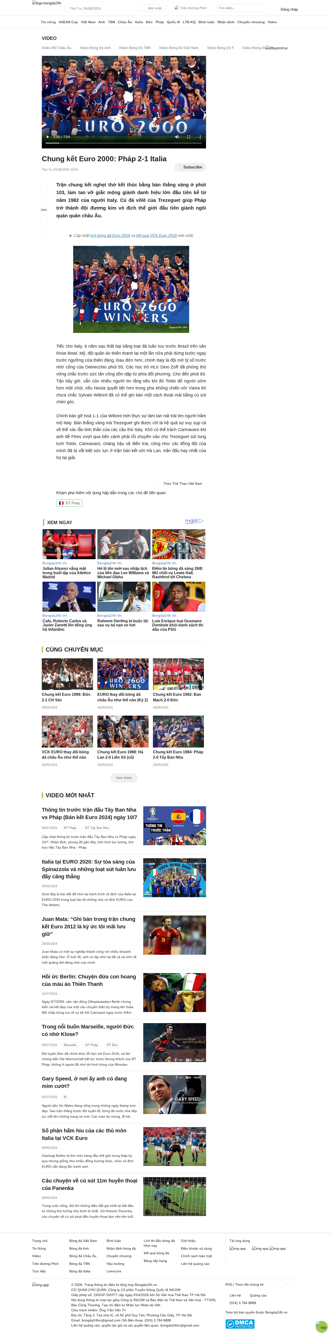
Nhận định (226, 22)
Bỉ (65, 1097)
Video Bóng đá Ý (220, 48)
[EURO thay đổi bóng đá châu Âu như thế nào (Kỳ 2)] (123, 674)
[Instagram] (280, 1284)
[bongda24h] (35, 22)
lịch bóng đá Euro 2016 (110, 236)
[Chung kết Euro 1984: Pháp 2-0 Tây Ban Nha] (178, 731)
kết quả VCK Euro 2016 (156, 236)
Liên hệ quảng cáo (195, 1264)
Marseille (70, 1045)
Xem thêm (124, 778)
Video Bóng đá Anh (95, 48)
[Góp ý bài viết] (43, 220)
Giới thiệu (188, 1241)
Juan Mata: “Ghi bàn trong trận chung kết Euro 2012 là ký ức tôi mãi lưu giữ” (88, 926)
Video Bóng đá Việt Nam (179, 48)
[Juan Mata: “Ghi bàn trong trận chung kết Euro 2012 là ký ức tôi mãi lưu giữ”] (174, 935)
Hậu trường (115, 1264)
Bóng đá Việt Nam (83, 1241)
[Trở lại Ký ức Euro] (43, 230)
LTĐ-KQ (189, 22)
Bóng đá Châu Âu (82, 1256)
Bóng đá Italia (79, 1271)
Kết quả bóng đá (156, 1253)
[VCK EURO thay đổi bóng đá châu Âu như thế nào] (67, 731)
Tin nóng (48, 22)
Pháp (160, 22)
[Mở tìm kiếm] (261, 8)
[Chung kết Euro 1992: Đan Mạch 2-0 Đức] (178, 674)
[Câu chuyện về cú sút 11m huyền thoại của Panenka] (174, 1196)
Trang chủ (40, 1241)
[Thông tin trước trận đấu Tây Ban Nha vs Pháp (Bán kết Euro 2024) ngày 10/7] (174, 825)
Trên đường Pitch (193, 8)
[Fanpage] (269, 1284)
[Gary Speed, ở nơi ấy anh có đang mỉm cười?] (174, 1094)
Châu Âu (125, 22)
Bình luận (207, 22)
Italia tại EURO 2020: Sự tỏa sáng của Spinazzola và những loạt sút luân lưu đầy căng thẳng (89, 869)
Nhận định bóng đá (121, 1248)
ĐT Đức (112, 1045)
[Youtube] (290, 1284)
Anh (101, 22)
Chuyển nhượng (251, 22)
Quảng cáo (258, 1295)
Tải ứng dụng (240, 1241)
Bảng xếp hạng (155, 1261)
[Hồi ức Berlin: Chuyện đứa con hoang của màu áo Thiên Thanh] (174, 992)
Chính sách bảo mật (196, 1256)
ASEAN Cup (68, 22)
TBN (111, 22)
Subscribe (192, 167)
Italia (139, 22)
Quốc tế (173, 22)
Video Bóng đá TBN (135, 48)
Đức (149, 22)
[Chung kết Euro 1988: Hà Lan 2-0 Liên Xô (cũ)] (123, 731)
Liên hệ (235, 1295)
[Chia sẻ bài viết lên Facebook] (43, 188)
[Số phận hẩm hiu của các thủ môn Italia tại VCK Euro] (174, 1146)
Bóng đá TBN (79, 1264)
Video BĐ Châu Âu (56, 48)
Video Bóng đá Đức (258, 48)
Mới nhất (155, 8)
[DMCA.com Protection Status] (240, 1327)
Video (272, 22)
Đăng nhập (289, 9)
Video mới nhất (70, 795)
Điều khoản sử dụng (196, 1248)
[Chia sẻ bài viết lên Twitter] (43, 198)
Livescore (114, 1271)
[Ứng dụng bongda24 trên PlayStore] (260, 1248)
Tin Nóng (39, 1248)
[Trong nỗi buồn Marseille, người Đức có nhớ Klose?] (174, 1042)
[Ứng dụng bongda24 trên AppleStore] (277, 1248)
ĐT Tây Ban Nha (97, 828)
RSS (228, 1284)
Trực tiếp (39, 1271)
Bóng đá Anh (79, 1248)
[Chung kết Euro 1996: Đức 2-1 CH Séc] (67, 674)
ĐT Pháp (73, 503)
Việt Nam (88, 22)
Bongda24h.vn (276, 1312)
